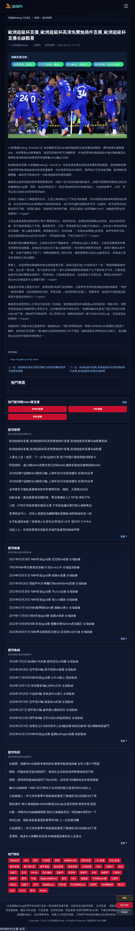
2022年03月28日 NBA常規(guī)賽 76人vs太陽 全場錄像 (43, 591)
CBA (26, 860)
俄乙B (121, 884)
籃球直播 (14, 866)
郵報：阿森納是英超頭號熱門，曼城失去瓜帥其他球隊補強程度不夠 (51, 772)
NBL (73, 878)
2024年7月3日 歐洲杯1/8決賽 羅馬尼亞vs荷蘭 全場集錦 (43, 661)
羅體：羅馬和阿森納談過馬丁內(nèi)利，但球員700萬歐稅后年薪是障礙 (53, 780)
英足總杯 (47, 872)
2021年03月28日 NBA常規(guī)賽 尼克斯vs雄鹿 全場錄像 (45, 559)
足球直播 (101, 905)
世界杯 (71, 872)
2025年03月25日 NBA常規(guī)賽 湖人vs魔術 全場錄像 (43, 599)
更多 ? (124, 536)
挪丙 (24, 878)
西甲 (35, 860)
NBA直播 (37, 416)
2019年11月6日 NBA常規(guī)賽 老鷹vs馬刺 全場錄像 (42, 616)
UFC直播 (99, 860)
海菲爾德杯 (107, 884)
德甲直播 (44, 866)
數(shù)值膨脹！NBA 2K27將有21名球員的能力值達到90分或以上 (50, 788)
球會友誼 (14, 860)
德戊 (120, 866)
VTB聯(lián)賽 (100, 878)
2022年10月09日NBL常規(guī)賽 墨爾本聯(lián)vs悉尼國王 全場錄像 (51, 624)
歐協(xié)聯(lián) (49, 878)
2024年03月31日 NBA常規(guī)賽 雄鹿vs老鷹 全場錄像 (43, 575)
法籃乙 (13, 872)
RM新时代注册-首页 (12, 929)
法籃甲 (114, 878)
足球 (24, 872)
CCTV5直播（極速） (50, 64)
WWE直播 (114, 860)
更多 (124, 402)
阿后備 (62, 884)
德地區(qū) (48, 884)
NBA (98, 866)
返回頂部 (122, 905)
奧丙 (32, 890)
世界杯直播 (57, 910)
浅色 (122, 898)
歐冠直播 (58, 866)
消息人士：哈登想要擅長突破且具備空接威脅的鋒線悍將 (44, 529)
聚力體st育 (29, 866)
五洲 (12, 890)
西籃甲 (83, 872)
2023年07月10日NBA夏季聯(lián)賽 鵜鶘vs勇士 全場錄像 (44, 608)
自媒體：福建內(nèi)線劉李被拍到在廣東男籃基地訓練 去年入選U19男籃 (54, 764)
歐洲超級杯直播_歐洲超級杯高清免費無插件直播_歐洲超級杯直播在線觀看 (97, 369)
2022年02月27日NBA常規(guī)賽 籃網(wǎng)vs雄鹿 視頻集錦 (47, 734)
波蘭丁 (25, 884)
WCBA (34, 872)
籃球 (64, 878)
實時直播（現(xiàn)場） (108, 64)
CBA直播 (97, 408)
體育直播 (86, 860)
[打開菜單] (126, 5)
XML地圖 (101, 920)
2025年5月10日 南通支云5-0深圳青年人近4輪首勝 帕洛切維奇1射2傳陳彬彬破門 (59, 726)
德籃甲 (104, 872)
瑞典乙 (13, 884)
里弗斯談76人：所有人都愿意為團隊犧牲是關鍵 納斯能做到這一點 (50, 513)
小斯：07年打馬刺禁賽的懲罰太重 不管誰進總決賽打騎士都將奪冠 (50, 505)
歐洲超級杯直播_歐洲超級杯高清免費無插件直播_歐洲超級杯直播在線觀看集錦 (58, 441)
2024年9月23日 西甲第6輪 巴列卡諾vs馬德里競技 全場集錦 (46, 718)
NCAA (22, 890)
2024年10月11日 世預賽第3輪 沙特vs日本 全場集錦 (41, 686)
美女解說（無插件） (78, 64)
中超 (33, 878)
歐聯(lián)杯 (70, 860)
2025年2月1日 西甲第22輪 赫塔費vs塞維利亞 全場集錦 (43, 710)
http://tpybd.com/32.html (24, 359)
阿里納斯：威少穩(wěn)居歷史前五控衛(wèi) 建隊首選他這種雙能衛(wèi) (54, 465)
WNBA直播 (37, 408)
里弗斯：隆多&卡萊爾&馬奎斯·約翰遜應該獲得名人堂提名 (45, 836)
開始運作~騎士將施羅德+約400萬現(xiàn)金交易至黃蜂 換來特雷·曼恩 (52, 804)
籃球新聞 (47, 17)
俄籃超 (84, 878)
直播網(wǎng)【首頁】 (19, 17)
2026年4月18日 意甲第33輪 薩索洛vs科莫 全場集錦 (41, 702)
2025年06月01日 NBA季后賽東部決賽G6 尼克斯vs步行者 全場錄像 (50, 632)
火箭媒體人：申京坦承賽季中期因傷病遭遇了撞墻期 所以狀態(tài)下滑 (53, 796)
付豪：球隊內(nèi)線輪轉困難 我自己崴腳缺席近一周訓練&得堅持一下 (53, 812)
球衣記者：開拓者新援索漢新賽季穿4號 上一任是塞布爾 (44, 820)
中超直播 (43, 910)
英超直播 (72, 866)
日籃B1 (109, 866)
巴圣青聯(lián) (78, 884)
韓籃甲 (13, 878)
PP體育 (46, 860)
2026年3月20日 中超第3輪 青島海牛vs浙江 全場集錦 (42, 694)
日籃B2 (117, 872)
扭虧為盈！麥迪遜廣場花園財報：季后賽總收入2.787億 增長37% (49, 497)
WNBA (43, 890)
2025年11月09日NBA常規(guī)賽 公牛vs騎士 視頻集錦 (43, 677)
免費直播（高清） (23, 64)
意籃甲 (60, 872)
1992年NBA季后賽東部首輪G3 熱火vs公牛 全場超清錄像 (44, 567)
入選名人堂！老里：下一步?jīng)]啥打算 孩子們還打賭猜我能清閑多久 (53, 457)
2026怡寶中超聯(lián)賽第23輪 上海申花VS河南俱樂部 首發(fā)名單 (51, 473)
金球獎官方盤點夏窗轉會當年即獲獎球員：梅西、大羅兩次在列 (48, 489)
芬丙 (35, 884)
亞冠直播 (86, 866)
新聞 (37, 17)
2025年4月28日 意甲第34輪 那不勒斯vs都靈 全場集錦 (42, 669)
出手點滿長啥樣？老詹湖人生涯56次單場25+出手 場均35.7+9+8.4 (50, 521)
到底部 (122, 912)
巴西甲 (93, 884)
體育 (57, 860)
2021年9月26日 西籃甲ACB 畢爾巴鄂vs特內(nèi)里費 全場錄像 (48, 583)
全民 (94, 872)
